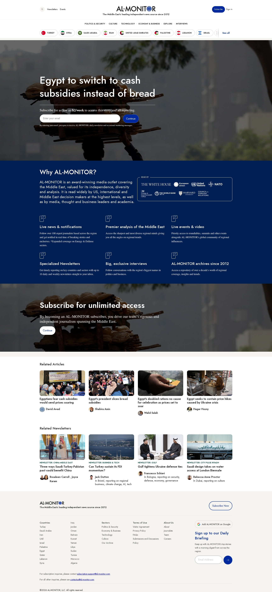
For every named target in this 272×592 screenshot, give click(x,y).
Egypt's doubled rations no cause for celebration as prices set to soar (159, 402)
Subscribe (218, 9)
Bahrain (74, 534)
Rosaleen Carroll (60, 477)
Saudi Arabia (45, 530)
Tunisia (74, 555)
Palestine (44, 547)
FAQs (135, 534)
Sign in (229, 9)
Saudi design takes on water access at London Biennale (205, 468)
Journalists (168, 530)
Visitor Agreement (141, 526)
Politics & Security (95, 24)
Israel (42, 542)
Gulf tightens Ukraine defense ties (160, 467)
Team (166, 534)
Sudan (73, 550)
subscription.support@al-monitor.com (93, 573)
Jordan (74, 526)
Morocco (75, 559)
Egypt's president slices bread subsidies (108, 401)
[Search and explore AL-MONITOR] (42, 9)
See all (226, 32)
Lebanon (43, 559)
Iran (41, 534)
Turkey (43, 526)
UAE (42, 538)
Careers (167, 538)
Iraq (72, 522)
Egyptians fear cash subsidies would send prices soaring (58, 401)
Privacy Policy (139, 530)
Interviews (181, 24)
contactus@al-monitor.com (82, 579)
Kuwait (74, 538)
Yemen (74, 542)
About (166, 526)
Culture (113, 24)
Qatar (42, 555)
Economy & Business (149, 24)
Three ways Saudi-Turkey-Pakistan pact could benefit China (62, 468)
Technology (128, 24)
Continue (47, 330)
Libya (73, 547)
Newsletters (52, 9)
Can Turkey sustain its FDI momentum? (105, 468)
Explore (168, 24)
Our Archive (107, 542)
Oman (73, 530)
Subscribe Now (220, 506)
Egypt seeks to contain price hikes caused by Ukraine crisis (209, 401)
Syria (42, 563)
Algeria (74, 563)
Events (62, 9)
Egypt (42, 550)
